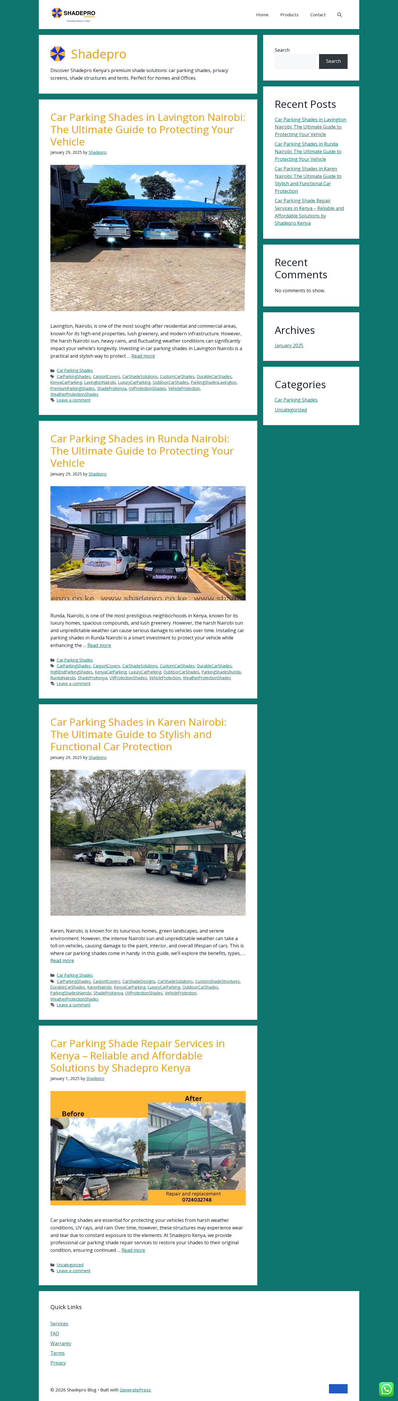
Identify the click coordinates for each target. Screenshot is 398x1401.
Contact (318, 14)
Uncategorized (70, 1265)
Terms (57, 1353)
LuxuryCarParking (134, 382)
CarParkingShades (74, 376)
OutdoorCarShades (171, 382)
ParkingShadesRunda (221, 672)
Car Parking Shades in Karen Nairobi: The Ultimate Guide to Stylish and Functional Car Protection (138, 734)
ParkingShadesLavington (213, 382)
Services (59, 1323)
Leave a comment (73, 400)
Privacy (58, 1363)
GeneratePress (135, 1390)
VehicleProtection (184, 388)
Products (289, 14)
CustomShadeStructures (217, 981)
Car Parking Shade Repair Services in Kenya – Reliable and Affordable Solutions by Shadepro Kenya (137, 1055)
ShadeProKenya (111, 388)
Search (282, 50)
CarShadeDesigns (138, 981)
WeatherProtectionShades (74, 394)
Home (262, 14)
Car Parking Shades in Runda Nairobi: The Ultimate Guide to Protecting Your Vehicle (142, 451)
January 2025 (289, 345)
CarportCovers (106, 376)
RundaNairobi (62, 677)
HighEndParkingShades (71, 672)
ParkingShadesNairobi (70, 993)
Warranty (60, 1343)
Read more (143, 356)
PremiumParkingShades (72, 388)
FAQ (54, 1333)
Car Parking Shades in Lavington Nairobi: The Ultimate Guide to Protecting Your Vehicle (148, 129)
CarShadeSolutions (140, 376)
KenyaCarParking (66, 382)
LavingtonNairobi (100, 382)
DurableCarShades (214, 376)
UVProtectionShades (147, 388)
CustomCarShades (177, 376)
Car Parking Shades (75, 370)
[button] (340, 14)
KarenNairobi (99, 987)
